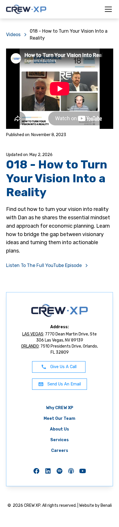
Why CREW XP (59, 407)
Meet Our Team (59, 418)
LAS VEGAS (32, 334)
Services (59, 439)
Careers (59, 450)
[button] (107, 9)
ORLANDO (30, 346)
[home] (26, 9)
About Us (59, 429)
